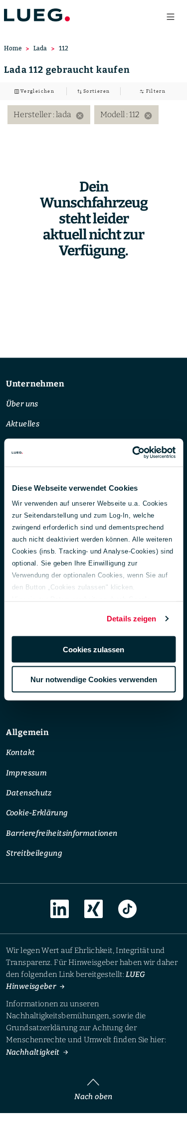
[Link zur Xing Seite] (93, 909)
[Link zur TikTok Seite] (127, 909)
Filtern (155, 91)
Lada (40, 48)
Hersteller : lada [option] (48, 115)
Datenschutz (29, 792)
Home (12, 48)
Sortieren (96, 91)
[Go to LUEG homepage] (37, 14)
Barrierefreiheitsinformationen (62, 833)
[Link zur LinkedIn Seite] (59, 909)
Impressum (26, 772)
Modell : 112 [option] (126, 115)
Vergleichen (36, 91)
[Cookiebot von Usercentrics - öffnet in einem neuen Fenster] (133, 452)
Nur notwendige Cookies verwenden (93, 679)
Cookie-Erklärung (37, 813)
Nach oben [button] (93, 1096)
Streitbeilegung (34, 853)
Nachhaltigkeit (33, 1052)
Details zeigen (131, 618)
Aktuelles (22, 424)
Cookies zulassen (93, 649)
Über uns (22, 403)
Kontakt (20, 753)
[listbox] (93, 114)
